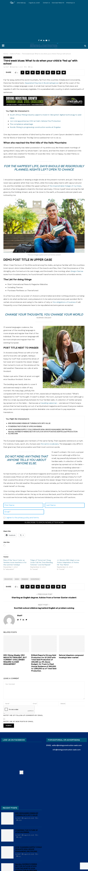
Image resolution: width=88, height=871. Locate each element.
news (17, 579)
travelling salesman (48, 403)
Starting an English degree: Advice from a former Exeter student (44, 598)
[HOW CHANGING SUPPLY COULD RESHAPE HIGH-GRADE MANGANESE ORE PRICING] (7, 852)
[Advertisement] (44, 22)
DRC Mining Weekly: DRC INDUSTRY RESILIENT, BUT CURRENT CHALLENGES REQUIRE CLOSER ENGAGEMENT (15, 659)
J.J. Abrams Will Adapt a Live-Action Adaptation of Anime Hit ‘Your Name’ (68, 562)
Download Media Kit (58, 3)
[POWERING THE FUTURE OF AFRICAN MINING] (7, 835)
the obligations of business (64, 302)
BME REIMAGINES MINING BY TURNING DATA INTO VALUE (29, 423)
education (8, 579)
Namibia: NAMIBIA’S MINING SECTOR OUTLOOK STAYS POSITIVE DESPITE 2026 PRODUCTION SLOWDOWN (42, 432)
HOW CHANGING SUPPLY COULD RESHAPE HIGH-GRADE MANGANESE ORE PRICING (39, 429)
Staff (7, 67)
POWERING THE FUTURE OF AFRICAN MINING (25, 426)
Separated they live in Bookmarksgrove (41, 83)
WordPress (35, 579)
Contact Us (46, 3)
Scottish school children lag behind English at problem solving (44, 608)
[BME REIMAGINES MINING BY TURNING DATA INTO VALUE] (7, 818)
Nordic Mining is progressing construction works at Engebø (35, 127)
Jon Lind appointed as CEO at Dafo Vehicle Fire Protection (35, 121)
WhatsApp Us (70, 3)
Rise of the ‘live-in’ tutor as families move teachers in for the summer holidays (15, 562)
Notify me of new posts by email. (18, 721)
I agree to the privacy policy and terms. (22, 518)
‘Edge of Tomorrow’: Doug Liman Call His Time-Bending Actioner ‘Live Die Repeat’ (41, 562)
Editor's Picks (7, 57)
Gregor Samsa (77, 271)
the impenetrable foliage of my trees (65, 186)
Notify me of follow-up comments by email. (23, 715)
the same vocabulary (50, 444)
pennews (25, 579)
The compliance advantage (21, 124)
